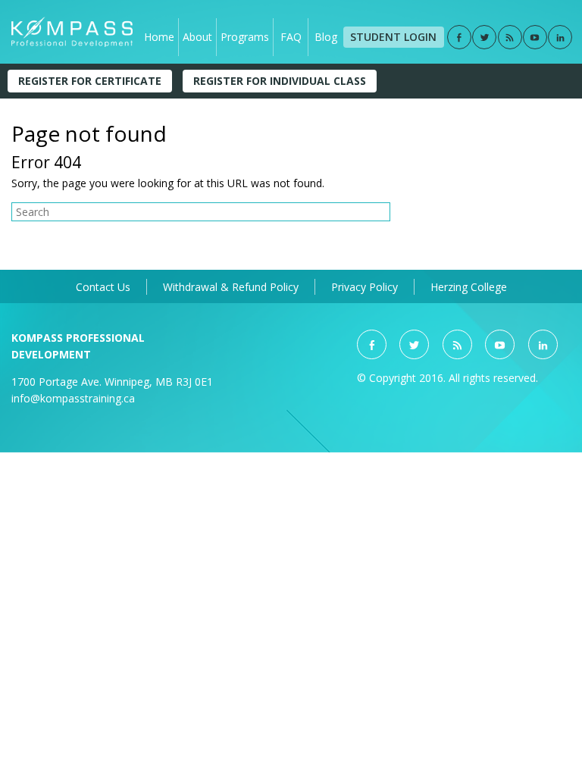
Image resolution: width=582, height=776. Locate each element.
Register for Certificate (89, 81)
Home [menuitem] (159, 37)
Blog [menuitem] (325, 37)
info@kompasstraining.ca (73, 398)
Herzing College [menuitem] (468, 287)
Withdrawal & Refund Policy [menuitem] (231, 287)
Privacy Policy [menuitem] (364, 287)
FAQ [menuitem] (291, 37)
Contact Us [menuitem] (103, 287)
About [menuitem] (197, 37)
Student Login (393, 37)
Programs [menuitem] (245, 37)
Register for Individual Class (279, 81)
